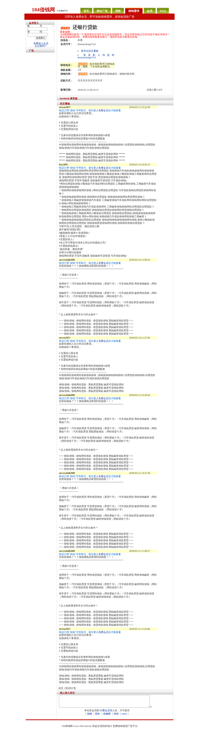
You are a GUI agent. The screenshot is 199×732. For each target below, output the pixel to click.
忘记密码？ (41, 46)
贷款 (118, 10)
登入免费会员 (100, 110)
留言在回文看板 (89, 51)
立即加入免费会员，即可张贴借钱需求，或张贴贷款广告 (99, 16)
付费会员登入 (107, 710)
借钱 (116, 713)
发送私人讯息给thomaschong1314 (96, 56)
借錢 (89, 713)
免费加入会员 (40, 43)
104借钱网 (43, 9)
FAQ (163, 10)
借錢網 (107, 713)
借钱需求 (133, 10)
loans (124, 713)
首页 (86, 10)
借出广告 (102, 10)
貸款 (97, 713)
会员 (150, 10)
